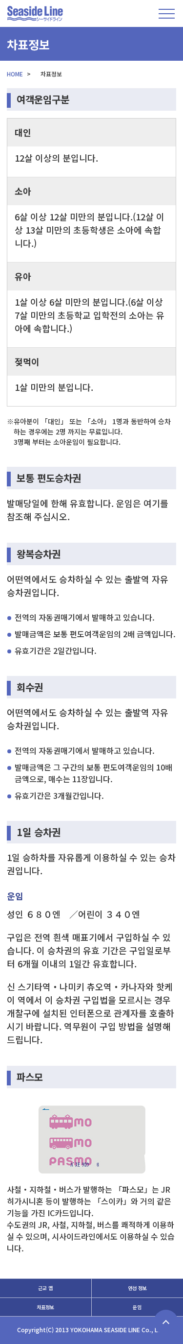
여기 (151, 503)
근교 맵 (45, 1288)
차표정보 (45, 1307)
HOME (15, 74)
